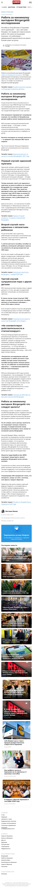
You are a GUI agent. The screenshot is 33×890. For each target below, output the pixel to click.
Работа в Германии (7, 862)
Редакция (4, 821)
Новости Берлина (6, 868)
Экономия (4, 870)
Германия (13, 521)
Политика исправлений (8, 829)
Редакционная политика (8, 825)
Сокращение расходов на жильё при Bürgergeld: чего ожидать (15, 324)
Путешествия (21, 7)
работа (23, 521)
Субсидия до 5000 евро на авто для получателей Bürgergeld (15, 400)
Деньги (4, 7)
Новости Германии (7, 840)
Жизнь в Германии (7, 12)
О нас (3, 818)
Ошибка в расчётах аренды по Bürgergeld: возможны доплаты (16, 92)
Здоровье (11, 7)
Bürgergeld (7, 521)
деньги (18, 521)
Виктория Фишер (11, 515)
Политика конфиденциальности (7, 832)
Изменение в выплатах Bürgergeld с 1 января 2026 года (15, 277)
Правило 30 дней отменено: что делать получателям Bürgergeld (13, 222)
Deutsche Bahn (5, 864)
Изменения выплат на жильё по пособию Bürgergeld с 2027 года (15, 159)
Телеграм (4, 877)
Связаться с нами (6, 823)
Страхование (5, 850)
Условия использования (8, 827)
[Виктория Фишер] (3, 515)
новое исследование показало (11, 79)
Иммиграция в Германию (9, 866)
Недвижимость (5, 852)
